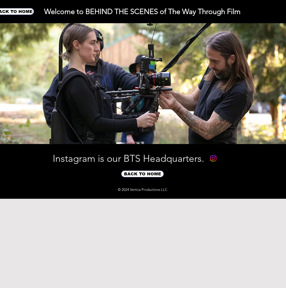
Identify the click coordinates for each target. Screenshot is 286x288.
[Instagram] (213, 158)
